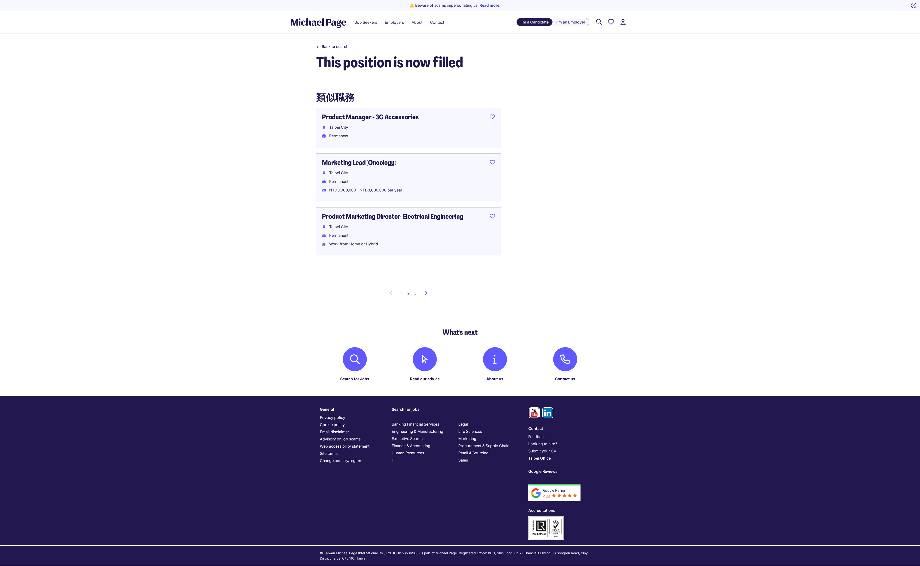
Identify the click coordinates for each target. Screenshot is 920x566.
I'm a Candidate (535, 22)
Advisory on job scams (340, 439)
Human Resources (408, 452)
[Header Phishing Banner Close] (913, 5)
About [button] (417, 22)
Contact (535, 428)
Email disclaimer (334, 431)
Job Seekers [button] (366, 22)
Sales (463, 460)
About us (494, 378)
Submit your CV (542, 451)
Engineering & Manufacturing (417, 431)
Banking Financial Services (415, 424)
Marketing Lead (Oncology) (359, 162)
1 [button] (403, 294)
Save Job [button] (492, 117)
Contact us (565, 378)
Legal (463, 424)
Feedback (537, 436)
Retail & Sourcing (473, 452)
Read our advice (425, 378)
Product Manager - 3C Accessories (370, 117)
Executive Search (407, 438)
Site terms (329, 453)
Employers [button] (394, 22)
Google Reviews (543, 471)
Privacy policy (332, 417)
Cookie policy (332, 424)
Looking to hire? (542, 443)
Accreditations (541, 510)
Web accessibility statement (344, 446)
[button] (332, 46)
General (327, 409)
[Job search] (599, 22)
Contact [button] (437, 22)
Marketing (467, 438)
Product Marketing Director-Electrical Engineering (392, 216)
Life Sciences (470, 431)
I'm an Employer (570, 22)
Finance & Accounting (411, 445)
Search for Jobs (354, 378)
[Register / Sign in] (623, 22)
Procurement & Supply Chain (483, 445)
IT (393, 460)
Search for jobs (406, 409)
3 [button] (415, 293)
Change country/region (340, 460)
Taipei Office (539, 458)
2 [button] (408, 293)
